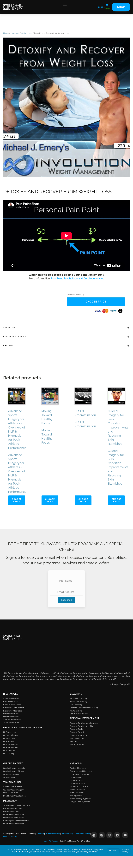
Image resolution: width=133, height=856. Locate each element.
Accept (113, 850)
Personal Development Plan (82, 726)
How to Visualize (10, 793)
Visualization (12, 782)
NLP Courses (9, 738)
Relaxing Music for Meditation (16, 821)
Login (100, 7)
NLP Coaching (76, 711)
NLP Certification (10, 735)
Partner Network (52, 834)
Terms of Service (82, 834)
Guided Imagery (13, 763)
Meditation (10, 800)
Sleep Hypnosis (77, 792)
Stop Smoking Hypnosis (80, 798)
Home (6, 33)
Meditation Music (11, 811)
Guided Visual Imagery (13, 790)
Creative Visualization (12, 787)
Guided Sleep (9, 777)
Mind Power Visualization (14, 796)
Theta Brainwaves (11, 723)
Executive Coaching (78, 701)
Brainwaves (10, 694)
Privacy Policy (67, 834)
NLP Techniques (10, 747)
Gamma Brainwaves (12, 719)
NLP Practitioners (10, 744)
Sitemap (40, 834)
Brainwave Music (10, 713)
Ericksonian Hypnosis (79, 774)
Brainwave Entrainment (13, 708)
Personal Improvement (80, 735)
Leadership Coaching (79, 713)
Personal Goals (76, 729)
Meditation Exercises (12, 808)
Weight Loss (26, 33)
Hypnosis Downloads (79, 786)
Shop (121, 6)
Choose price (95, 301)
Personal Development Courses (83, 723)
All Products (53, 841)
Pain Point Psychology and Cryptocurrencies (77, 278)
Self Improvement (78, 744)
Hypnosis (15, 33)
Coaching (76, 694)
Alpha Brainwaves (11, 698)
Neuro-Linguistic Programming (23, 727)
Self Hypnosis (76, 795)
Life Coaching (76, 705)
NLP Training (8, 753)
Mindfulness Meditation (13, 814)
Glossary (14, 836)
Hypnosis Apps (76, 780)
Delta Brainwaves (10, 716)
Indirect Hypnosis (77, 789)
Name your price (76, 295)
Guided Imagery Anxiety (14, 768)
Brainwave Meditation (12, 711)
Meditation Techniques (13, 817)
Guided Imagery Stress (13, 771)
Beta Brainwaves (10, 701)
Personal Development (84, 718)
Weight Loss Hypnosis (80, 802)
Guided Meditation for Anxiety (16, 805)
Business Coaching (78, 698)
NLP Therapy (9, 750)
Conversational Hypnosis (80, 771)
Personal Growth (77, 732)
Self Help (74, 741)
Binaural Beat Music (12, 705)
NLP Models (8, 741)
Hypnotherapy (76, 777)
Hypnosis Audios (77, 783)
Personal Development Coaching (84, 708)
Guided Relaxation (11, 774)
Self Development (78, 738)
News (5, 836)
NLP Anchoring (9, 732)
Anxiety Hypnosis (77, 768)
